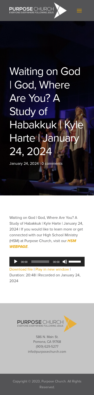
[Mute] (64, 261)
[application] (47, 261)
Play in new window (52, 269)
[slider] (75, 261)
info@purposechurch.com (47, 352)
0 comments (51, 163)
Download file (21, 269)
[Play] (15, 261)
